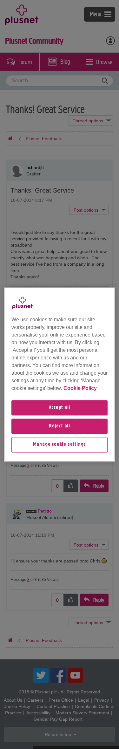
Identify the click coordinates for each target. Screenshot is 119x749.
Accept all (59, 407)
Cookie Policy (80, 388)
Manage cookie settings (59, 444)
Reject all (59, 426)
